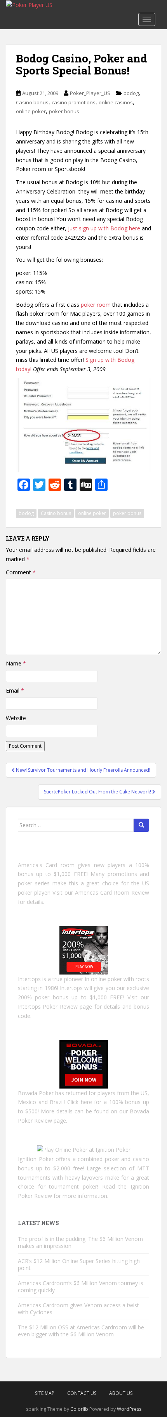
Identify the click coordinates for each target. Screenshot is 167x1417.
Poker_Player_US (90, 93)
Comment (21, 572)
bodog (131, 93)
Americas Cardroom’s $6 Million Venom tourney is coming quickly (80, 1286)
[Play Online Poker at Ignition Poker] (83, 1149)
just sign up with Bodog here (104, 228)
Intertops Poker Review (48, 1006)
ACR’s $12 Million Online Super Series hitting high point (79, 1264)
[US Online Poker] (83, 949)
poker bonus (64, 111)
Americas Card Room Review (112, 892)
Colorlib (79, 1409)
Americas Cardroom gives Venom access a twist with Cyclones (78, 1308)
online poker (31, 111)
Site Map (44, 1393)
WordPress (129, 1409)
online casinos (116, 102)
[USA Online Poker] (83, 1063)
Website (16, 718)
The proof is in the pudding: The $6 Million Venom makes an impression (80, 1242)
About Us (120, 1393)
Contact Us (81, 1393)
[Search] (141, 825)
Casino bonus (32, 102)
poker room (96, 304)
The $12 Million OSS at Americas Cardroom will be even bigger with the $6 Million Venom (81, 1331)
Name (16, 663)
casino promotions (74, 102)
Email (15, 690)
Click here (79, 1102)
